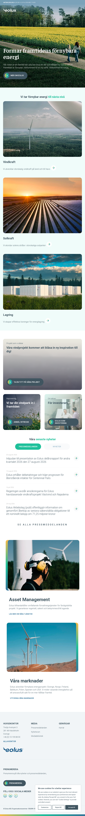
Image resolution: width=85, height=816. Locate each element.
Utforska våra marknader (22, 698)
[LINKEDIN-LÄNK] (10, 795)
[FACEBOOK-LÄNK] (16, 795)
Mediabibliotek (37, 736)
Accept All (71, 807)
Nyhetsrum (35, 732)
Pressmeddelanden (28, 446)
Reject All (58, 807)
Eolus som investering (61, 422)
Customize (44, 807)
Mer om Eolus (17, 75)
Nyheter (57, 446)
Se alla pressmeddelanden (42, 524)
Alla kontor (9, 741)
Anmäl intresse (21, 422)
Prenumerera (15, 783)
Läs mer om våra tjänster (20, 614)
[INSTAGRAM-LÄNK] (5, 795)
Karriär (61, 728)
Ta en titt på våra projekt (27, 382)
